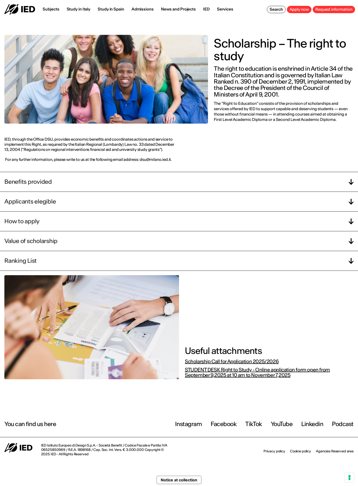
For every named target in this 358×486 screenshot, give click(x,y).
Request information (333, 9)
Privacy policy (274, 451)
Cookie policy (300, 451)
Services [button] (225, 9)
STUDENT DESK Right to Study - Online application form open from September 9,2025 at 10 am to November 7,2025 (257, 372)
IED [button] (206, 9)
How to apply (21, 221)
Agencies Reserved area (335, 451)
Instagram (188, 424)
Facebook (223, 424)
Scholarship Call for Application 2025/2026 (232, 361)
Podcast (343, 424)
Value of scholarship (30, 241)
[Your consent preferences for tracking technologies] (349, 477)
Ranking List (20, 260)
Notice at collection (179, 479)
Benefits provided (28, 181)
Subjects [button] (51, 9)
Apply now (299, 9)
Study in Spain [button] (111, 9)
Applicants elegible (30, 201)
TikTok (253, 424)
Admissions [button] (143, 9)
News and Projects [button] (178, 9)
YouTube (282, 424)
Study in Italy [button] (79, 9)
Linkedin (312, 424)
